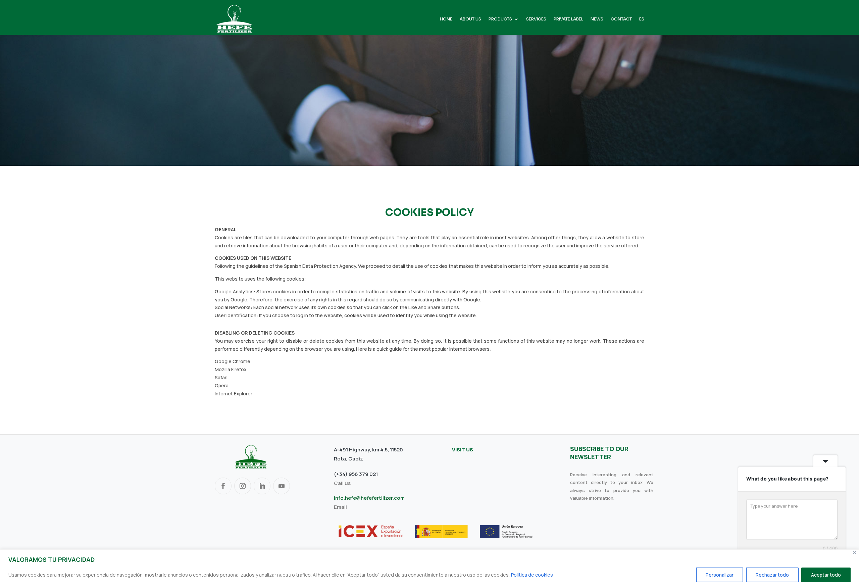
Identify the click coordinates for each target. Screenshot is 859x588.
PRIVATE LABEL (568, 19)
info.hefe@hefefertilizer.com (369, 497)
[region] (429, 568)
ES (641, 19)
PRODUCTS (500, 19)
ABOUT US (470, 19)
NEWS (597, 19)
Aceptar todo (826, 575)
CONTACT (621, 19)
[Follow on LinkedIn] (262, 486)
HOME (446, 19)
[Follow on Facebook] (223, 486)
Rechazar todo (772, 575)
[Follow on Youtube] (281, 486)
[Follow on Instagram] (242, 486)
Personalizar (720, 575)
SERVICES (536, 19)
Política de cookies (532, 575)
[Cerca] (854, 552)
